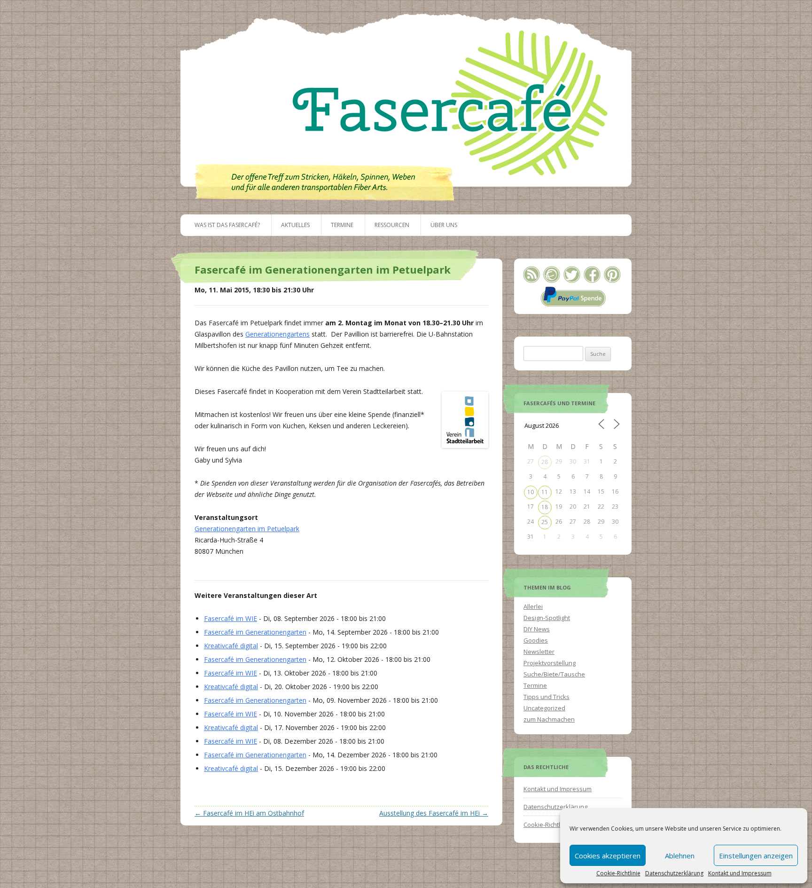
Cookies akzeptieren (607, 855)
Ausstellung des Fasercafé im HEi (433, 813)
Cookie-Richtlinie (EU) (553, 824)
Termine (342, 225)
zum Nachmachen (549, 719)
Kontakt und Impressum (740, 873)
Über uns (443, 225)
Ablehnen (680, 855)
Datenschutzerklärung (674, 873)
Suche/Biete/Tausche (554, 674)
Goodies (535, 640)
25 (544, 522)
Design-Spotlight (546, 617)
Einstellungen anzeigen (756, 855)
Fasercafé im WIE (230, 618)
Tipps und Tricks (546, 696)
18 (544, 507)
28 (544, 462)
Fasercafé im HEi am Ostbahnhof (249, 813)
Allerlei (533, 606)
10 (530, 492)
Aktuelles (295, 225)
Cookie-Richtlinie (618, 873)
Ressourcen (392, 225)
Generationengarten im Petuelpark (247, 528)
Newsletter (538, 651)
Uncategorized (544, 708)
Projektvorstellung (549, 663)
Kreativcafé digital (231, 645)
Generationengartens (277, 334)
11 (544, 492)
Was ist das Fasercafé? (227, 225)
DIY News (536, 629)
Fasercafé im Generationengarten (255, 632)
